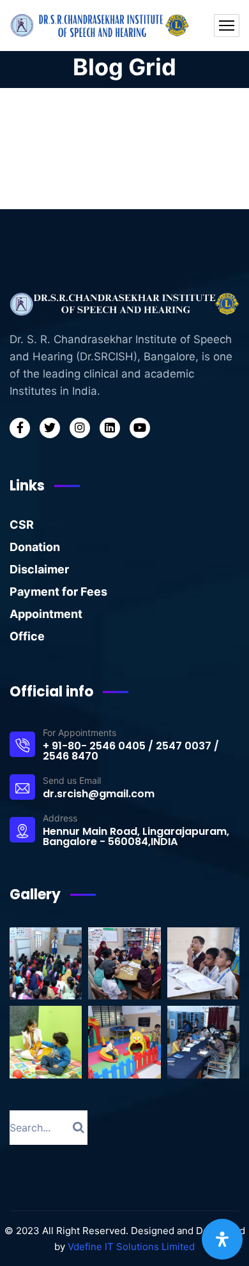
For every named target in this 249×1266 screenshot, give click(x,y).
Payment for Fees (58, 591)
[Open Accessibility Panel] (222, 1239)
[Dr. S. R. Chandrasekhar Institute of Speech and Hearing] (101, 25)
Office (27, 636)
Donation (35, 547)
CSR (22, 524)
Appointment (46, 614)
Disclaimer (39, 569)
